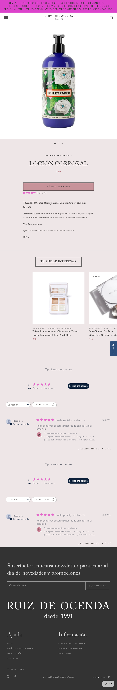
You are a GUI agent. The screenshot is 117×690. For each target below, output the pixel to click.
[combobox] (18, 404)
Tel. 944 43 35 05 (15, 670)
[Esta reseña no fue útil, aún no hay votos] (108, 448)
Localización (14, 653)
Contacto (12, 658)
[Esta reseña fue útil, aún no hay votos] (103, 448)
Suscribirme (97, 585)
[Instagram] (8, 676)
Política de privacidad (70, 648)
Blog (10, 643)
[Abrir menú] (6, 17)
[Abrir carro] (111, 17)
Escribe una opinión (78, 386)
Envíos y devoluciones (20, 648)
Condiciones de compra (71, 643)
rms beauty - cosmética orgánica (52, 328)
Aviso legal (64, 653)
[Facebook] (15, 676)
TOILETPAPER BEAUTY (58, 156)
